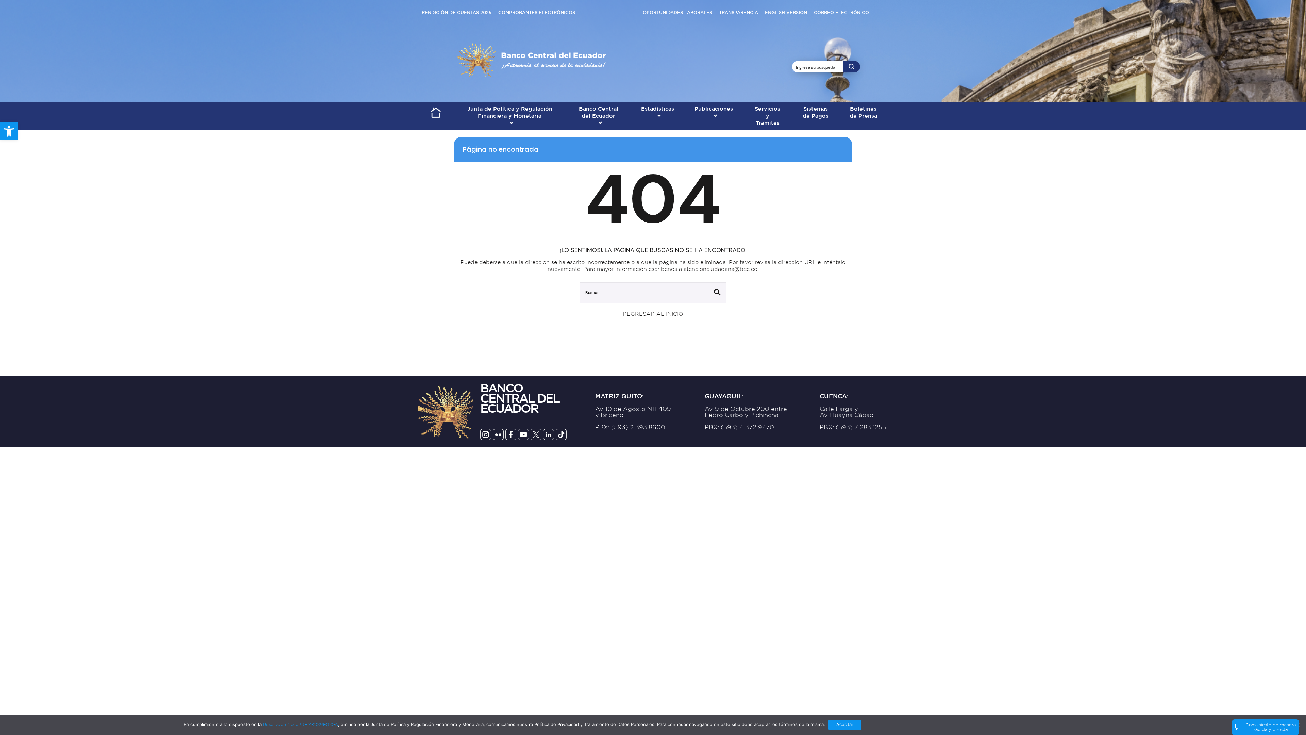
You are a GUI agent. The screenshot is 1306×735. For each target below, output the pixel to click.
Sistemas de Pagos (815, 112)
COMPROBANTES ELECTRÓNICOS (536, 12)
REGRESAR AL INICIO (653, 313)
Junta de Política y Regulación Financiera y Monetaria (509, 112)
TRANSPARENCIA (738, 12)
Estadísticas (657, 108)
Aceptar (845, 724)
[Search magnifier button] (851, 66)
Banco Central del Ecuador (598, 112)
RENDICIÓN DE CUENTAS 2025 (456, 12)
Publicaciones (713, 108)
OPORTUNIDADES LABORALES (677, 12)
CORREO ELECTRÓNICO (841, 12)
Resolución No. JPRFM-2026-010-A (300, 724)
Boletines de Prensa (863, 112)
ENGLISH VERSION (786, 12)
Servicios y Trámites (767, 116)
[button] (9, 131)
